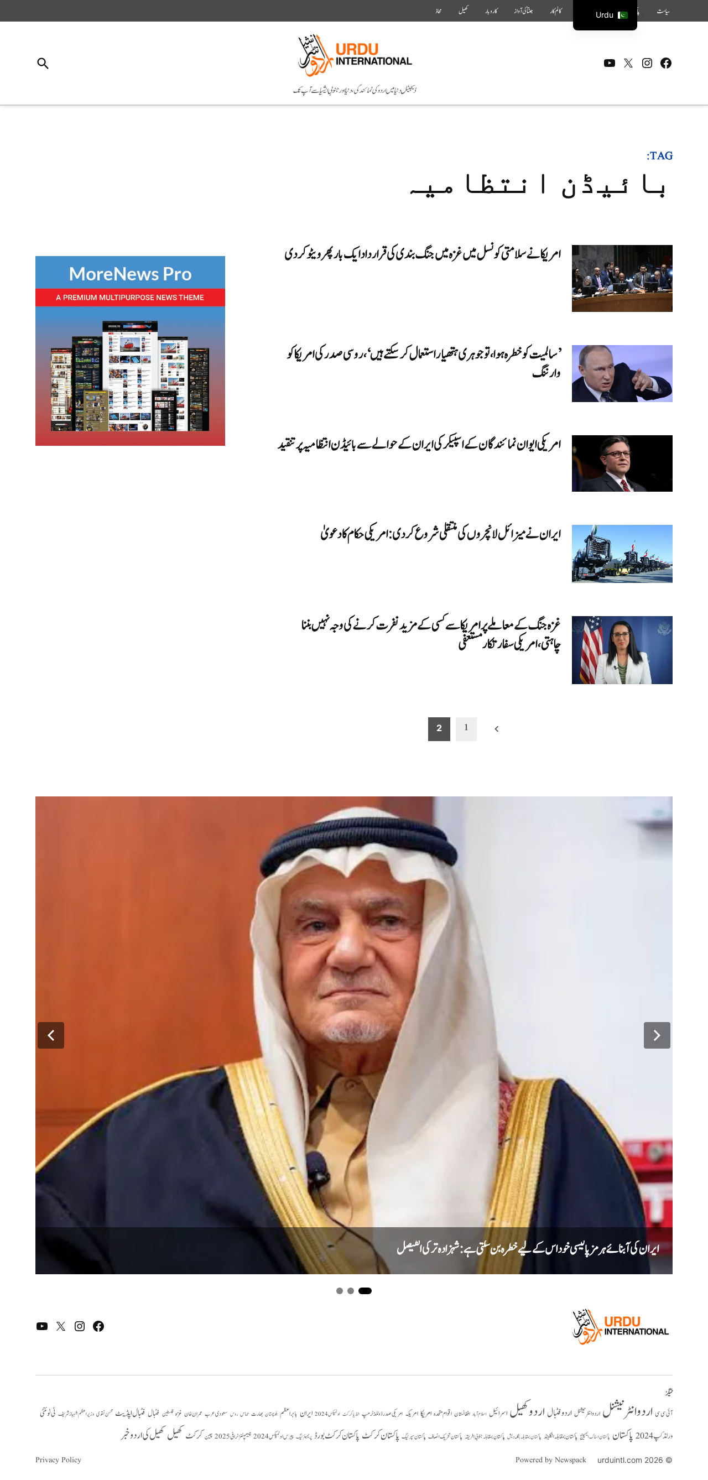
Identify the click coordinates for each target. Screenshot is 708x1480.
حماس (244, 1414)
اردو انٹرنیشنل (627, 1411)
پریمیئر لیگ (304, 1436)
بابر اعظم (289, 1414)
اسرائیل (498, 1413)
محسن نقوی (104, 1414)
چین (208, 1437)
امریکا (425, 1413)
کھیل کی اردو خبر (143, 1435)
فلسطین (167, 1414)
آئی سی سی (664, 1413)
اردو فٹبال (559, 1413)
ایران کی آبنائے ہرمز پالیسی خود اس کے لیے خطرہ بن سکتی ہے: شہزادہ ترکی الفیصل (528, 1249)
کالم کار (555, 11)
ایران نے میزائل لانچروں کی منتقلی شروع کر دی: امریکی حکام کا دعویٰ (441, 534)
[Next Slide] (657, 1035)
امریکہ (411, 1414)
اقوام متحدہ (443, 1413)
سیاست (663, 11)
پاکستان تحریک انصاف (445, 1436)
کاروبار (491, 11)
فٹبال (154, 1414)
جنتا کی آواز (523, 11)
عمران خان (193, 1414)
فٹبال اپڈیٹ (130, 1413)
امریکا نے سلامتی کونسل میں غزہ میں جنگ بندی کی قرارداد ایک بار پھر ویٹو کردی (423, 254)
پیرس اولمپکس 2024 (273, 1436)
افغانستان (462, 1414)
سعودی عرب (216, 1414)
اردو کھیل (527, 1411)
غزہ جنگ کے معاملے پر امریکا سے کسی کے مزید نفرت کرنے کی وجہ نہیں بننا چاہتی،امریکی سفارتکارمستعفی (431, 634)
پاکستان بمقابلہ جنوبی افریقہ (485, 1436)
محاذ (438, 11)
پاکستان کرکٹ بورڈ (337, 1436)
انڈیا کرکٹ (351, 1414)
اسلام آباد (479, 1414)
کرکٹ (193, 1435)
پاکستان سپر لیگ (414, 1436)
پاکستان (622, 1435)
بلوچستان (271, 1414)
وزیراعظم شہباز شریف (76, 1414)
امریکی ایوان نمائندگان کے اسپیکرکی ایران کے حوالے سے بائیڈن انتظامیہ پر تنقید (419, 444)
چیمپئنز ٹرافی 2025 (233, 1437)
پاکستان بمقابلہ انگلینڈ (560, 1437)
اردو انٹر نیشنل (587, 1414)
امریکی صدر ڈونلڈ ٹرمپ (382, 1414)
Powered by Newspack (551, 1460)
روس (234, 1414)
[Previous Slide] (51, 1035)
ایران (306, 1413)
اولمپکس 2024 (327, 1414)
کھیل (463, 11)
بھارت (257, 1414)
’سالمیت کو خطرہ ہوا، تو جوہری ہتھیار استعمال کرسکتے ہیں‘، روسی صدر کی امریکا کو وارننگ (424, 363)
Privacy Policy (58, 1460)
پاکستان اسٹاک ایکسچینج (595, 1437)
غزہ (178, 1414)
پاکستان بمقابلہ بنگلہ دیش (524, 1436)
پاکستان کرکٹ (380, 1435)
